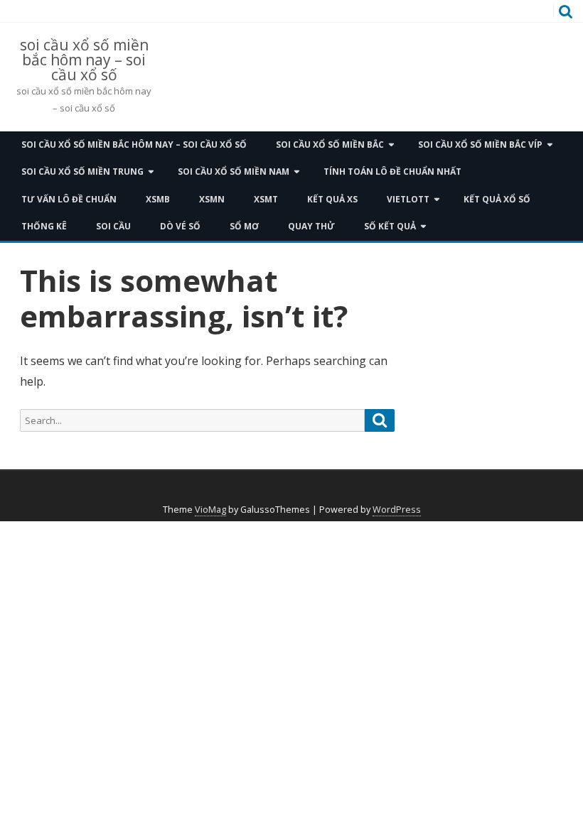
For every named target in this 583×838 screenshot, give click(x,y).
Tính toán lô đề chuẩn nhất (392, 171)
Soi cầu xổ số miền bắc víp (480, 144)
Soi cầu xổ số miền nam (233, 171)
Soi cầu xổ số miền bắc (330, 144)
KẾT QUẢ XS (332, 199)
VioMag (210, 510)
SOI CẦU (113, 226)
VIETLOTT (408, 199)
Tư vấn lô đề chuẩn (69, 199)
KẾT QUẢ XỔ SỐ (497, 199)
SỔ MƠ (244, 226)
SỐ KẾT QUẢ (390, 226)
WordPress (397, 510)
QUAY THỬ (311, 226)
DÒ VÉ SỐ (180, 226)
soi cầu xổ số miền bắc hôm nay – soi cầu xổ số (84, 60)
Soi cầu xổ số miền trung (82, 171)
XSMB (158, 199)
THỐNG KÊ (44, 226)
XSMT (266, 199)
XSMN (212, 199)
